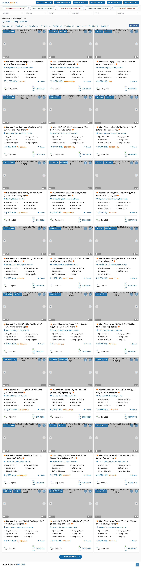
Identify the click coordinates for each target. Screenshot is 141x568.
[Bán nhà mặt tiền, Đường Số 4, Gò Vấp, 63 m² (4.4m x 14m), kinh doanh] (70, 503)
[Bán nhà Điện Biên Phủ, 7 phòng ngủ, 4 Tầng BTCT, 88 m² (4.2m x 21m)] (70, 109)
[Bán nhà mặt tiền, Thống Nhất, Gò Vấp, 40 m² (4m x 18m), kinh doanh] (24, 372)
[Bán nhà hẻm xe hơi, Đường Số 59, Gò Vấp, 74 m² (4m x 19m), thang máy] (116, 372)
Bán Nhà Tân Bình (96, 2)
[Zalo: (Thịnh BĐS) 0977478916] (34, 154)
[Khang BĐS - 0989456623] (98, 89)
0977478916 (40, 154)
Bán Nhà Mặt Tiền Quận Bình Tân (126, 8)
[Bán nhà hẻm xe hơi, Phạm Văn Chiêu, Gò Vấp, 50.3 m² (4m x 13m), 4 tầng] (24, 109)
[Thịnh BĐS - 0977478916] (6, 154)
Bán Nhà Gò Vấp (79, 2)
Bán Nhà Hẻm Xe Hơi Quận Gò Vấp (70, 8)
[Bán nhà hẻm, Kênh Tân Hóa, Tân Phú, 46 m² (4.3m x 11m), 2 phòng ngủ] (24, 306)
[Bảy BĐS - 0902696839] (52, 89)
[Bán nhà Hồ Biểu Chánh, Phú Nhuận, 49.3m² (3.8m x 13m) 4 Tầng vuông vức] (70, 44)
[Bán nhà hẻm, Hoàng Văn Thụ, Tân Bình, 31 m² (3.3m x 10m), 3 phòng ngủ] (116, 109)
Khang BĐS (105, 89)
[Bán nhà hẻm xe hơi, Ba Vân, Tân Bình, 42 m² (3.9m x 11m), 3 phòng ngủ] (24, 175)
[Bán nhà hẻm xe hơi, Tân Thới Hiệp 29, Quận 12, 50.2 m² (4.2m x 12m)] (116, 438)
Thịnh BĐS (12, 154)
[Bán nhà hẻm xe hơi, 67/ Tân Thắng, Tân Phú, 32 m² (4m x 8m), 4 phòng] (116, 306)
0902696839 (86, 89)
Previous (50, 43)
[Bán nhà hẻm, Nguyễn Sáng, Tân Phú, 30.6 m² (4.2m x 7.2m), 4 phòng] (116, 44)
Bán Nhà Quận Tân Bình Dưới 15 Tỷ (98, 8)
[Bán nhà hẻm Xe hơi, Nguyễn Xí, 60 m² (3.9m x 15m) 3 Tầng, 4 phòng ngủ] (24, 44)
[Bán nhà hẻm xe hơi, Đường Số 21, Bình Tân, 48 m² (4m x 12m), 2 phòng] (116, 503)
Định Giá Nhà (21, 565)
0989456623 (132, 89)
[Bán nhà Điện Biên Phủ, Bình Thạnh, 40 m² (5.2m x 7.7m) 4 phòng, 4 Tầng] (70, 438)
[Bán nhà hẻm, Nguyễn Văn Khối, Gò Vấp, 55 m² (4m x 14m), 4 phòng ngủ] (116, 175)
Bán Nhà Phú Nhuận (43, 2)
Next (44, 43)
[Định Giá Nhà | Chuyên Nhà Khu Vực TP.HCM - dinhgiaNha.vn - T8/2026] (10, 2)
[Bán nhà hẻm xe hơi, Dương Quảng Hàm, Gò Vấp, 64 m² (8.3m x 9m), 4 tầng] (70, 306)
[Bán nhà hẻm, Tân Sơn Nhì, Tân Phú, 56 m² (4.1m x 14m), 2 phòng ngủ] (70, 372)
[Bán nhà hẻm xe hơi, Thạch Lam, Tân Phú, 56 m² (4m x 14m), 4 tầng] (24, 438)
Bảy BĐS (58, 89)
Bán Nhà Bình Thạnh (62, 2)
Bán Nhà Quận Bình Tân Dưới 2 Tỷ (15, 8)
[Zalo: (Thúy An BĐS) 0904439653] (34, 89)
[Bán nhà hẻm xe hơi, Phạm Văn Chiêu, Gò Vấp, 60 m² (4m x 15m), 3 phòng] (70, 241)
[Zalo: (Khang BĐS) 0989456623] (126, 89)
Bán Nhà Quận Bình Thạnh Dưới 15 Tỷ (43, 8)
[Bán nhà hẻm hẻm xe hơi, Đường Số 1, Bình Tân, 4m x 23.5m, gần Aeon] (24, 241)
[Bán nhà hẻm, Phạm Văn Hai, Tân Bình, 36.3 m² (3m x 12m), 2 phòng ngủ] (24, 503)
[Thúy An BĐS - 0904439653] (6, 89)
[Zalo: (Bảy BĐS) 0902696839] (80, 89)
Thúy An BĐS (13, 89)
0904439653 (40, 89)
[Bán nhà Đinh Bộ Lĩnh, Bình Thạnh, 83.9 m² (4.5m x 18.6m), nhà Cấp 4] (70, 175)
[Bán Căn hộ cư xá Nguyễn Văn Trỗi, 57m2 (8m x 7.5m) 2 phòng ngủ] (116, 241)
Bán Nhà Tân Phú (113, 2)
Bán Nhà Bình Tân (130, 2)
